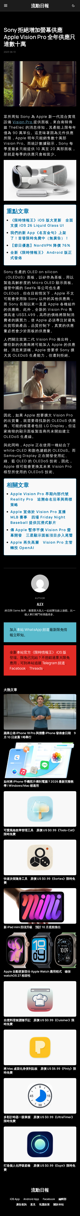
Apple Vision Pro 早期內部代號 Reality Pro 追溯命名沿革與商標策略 (41, 499)
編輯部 (62, 1199)
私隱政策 (44, 1204)
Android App (31, 1199)
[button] (6, 5)
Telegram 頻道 (53, 662)
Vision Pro (23, 121)
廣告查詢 (21, 1204)
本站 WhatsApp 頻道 (33, 629)
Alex (40, 604)
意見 (33, 1204)
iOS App (15, 1199)
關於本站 (58, 1204)
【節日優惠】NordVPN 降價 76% (40, 245)
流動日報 (40, 5)
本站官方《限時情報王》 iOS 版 (41, 652)
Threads (36, 668)
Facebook (18, 668)
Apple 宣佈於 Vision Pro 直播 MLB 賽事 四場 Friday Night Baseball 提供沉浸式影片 (38, 517)
